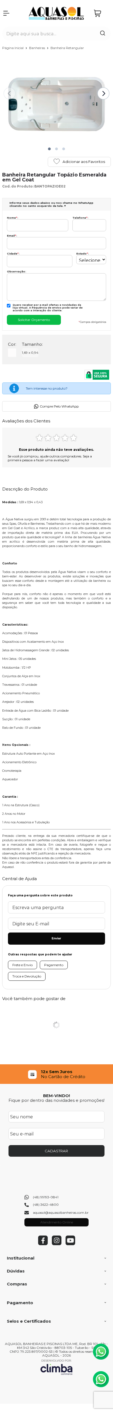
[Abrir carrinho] (101, 13)
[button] (49, 149)
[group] (56, 1074)
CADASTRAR (56, 1151)
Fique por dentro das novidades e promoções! (56, 1100)
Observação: (16, 271)
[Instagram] (56, 1244)
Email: (12, 235)
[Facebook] (43, 1244)
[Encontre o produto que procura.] (102, 34)
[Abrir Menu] (6, 13)
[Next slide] (103, 93)
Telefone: (80, 217)
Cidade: (13, 253)
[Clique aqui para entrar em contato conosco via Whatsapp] (101, 1352)
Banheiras (37, 48)
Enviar (56, 938)
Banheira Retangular (67, 48)
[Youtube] (70, 1244)
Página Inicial (13, 48)
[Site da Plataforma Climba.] (56, 1367)
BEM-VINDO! (56, 1095)
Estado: (82, 253)
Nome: (12, 217)
